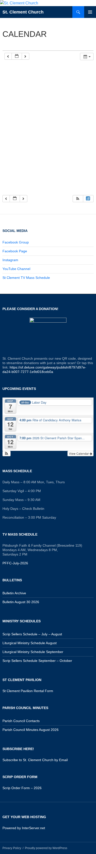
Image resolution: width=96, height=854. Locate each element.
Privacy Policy (11, 848)
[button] (78, 198)
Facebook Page (14, 251)
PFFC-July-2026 (15, 563)
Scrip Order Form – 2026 (22, 788)
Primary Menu (90, 12)
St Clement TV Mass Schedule (26, 278)
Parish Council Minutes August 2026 (30, 730)
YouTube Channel (16, 269)
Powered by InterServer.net (23, 828)
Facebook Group (15, 242)
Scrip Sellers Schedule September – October (37, 661)
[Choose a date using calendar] (17, 56)
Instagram (10, 260)
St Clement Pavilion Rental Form (27, 691)
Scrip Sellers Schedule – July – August (32, 634)
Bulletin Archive (14, 593)
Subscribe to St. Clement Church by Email (35, 760)
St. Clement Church (23, 12)
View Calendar (79, 453)
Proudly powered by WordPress (46, 848)
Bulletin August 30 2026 (20, 602)
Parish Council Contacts (21, 721)
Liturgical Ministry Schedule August (29, 643)
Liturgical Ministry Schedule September (32, 652)
